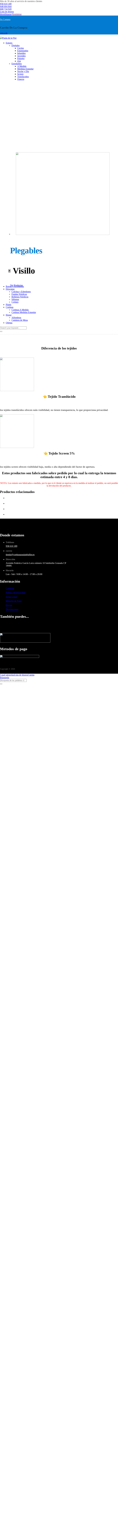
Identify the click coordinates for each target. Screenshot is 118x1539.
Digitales (16, 45)
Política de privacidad (15, 592)
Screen (20, 74)
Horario (10, 570)
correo (9, 551)
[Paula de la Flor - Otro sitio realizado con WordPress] (8, 38)
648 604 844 (6, 6)
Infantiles (21, 53)
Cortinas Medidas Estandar (24, 312)
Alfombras (16, 317)
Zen (19, 61)
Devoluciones (12, 609)
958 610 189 (6, 4)
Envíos (9, 605)
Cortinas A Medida (20, 310)
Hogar (9, 315)
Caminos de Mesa (20, 320)
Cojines (15, 302)
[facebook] (3, 630)
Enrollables (17, 63)
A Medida (21, 66)
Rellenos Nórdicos (20, 297)
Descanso (10, 289)
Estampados (22, 50)
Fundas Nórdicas (19, 294)
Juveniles (21, 56)
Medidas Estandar (25, 69)
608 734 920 (6, 9)
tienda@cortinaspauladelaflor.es (20, 554)
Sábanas (15, 299)
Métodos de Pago (14, 601)
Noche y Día (23, 71)
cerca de (3, 33)
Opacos (20, 79)
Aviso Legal (11, 597)
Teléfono (10, 542)
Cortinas (9, 307)
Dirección (10, 559)
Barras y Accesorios (15, 286)
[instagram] (10, 630)
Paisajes (20, 58)
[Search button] (1, 331)
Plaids (8, 304)
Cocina (20, 48)
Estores (9, 43)
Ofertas (9, 322)
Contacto (10, 588)
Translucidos (23, 76)
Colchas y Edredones (21, 291)
